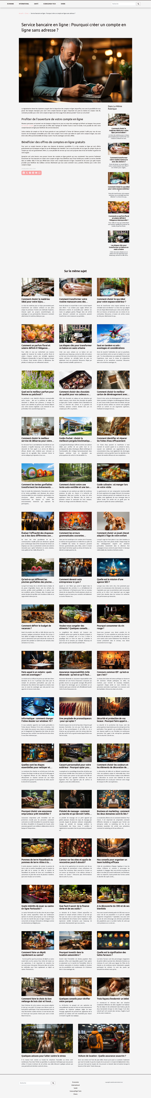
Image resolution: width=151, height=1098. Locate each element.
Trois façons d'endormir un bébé (113, 998)
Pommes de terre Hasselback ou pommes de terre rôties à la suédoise (37, 862)
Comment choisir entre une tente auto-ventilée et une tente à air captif (75, 487)
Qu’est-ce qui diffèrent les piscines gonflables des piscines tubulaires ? (37, 582)
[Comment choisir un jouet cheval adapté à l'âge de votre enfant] (113, 521)
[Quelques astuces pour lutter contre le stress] (47, 1038)
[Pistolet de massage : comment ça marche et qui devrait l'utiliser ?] (75, 799)
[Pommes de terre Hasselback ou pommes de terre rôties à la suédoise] (37, 847)
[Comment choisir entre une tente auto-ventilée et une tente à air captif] (75, 472)
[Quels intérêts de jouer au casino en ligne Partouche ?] (37, 894)
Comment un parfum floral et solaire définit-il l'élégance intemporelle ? (119, 218)
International (24, 4)
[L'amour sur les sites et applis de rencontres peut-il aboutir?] (75, 847)
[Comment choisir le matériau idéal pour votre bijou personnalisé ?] (118, 120)
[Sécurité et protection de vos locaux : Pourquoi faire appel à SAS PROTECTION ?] (113, 706)
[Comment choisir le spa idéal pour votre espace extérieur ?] (118, 178)
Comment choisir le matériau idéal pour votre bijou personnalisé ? (118, 130)
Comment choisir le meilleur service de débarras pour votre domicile (36, 441)
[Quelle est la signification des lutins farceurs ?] (113, 940)
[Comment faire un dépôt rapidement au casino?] (37, 940)
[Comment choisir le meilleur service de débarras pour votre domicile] (37, 426)
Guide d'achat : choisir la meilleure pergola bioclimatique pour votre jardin (75, 441)
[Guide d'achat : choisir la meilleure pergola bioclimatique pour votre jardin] (75, 426)
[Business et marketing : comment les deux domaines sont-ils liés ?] (113, 799)
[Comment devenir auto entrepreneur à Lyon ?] (75, 567)
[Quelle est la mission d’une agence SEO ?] (113, 567)
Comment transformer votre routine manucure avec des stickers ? (119, 160)
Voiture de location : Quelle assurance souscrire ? (102, 1056)
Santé (36, 4)
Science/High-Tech (49, 4)
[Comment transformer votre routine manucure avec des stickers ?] (118, 149)
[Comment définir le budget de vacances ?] (37, 614)
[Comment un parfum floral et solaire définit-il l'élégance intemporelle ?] (118, 207)
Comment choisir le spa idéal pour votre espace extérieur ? (119, 189)
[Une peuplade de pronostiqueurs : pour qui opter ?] (75, 706)
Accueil (21, 13)
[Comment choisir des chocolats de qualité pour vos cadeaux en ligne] (75, 380)
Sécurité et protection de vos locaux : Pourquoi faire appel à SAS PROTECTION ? (112, 721)
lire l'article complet (27, 126)
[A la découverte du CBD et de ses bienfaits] (113, 894)
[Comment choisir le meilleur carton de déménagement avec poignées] (113, 380)
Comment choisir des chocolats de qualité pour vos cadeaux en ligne (74, 394)
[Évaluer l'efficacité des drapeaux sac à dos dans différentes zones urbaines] (37, 521)
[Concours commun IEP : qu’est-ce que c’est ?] (113, 660)
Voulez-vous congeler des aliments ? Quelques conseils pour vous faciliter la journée (73, 628)
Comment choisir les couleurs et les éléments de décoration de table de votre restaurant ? (112, 767)
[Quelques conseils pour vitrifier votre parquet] (75, 987)
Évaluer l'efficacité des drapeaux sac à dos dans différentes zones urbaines (37, 535)
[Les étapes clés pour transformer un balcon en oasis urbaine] (118, 236)
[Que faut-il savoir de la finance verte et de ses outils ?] (75, 894)
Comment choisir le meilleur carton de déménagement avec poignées (112, 394)
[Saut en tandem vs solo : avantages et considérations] (113, 333)
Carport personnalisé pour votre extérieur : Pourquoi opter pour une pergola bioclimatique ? (75, 767)
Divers (63, 4)
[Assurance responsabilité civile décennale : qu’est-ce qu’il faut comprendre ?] (75, 660)
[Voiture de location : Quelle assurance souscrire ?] (104, 1038)
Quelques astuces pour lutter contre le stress (43, 1056)
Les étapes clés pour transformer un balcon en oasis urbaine (118, 247)
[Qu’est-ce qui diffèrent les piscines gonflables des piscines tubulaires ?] (37, 567)
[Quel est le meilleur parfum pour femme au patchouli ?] (37, 380)
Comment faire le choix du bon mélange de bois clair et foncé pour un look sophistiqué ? (36, 1001)
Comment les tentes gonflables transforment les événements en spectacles (37, 487)
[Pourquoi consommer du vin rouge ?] (113, 614)
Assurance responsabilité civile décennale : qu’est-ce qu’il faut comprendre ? (74, 674)
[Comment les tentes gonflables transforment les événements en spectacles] (37, 472)
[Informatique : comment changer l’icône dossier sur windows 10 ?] (37, 706)
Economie (10, 4)
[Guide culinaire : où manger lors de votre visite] (113, 472)
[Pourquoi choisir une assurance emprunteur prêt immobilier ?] (37, 799)
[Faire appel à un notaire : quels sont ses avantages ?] (37, 660)
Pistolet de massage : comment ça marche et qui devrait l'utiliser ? (75, 814)
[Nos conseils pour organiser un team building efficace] (113, 847)
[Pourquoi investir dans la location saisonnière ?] (75, 940)
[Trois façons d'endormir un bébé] (113, 987)
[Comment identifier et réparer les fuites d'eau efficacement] (113, 426)
